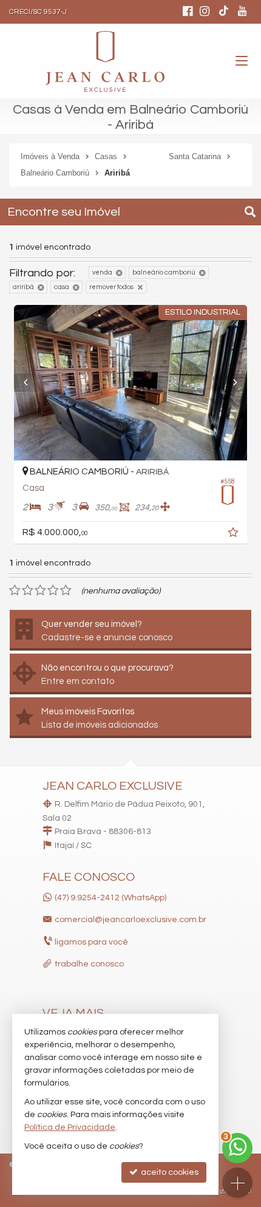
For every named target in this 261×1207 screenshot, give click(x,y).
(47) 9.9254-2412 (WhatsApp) (110, 898)
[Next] (229, 383)
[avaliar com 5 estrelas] (66, 590)
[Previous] (31, 383)
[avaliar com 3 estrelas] (40, 590)
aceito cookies (168, 1172)
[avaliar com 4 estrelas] (53, 590)
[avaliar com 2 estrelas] (27, 590)
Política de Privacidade (69, 1127)
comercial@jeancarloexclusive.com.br (130, 919)
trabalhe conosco (89, 964)
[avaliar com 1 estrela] (15, 590)
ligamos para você (91, 942)
